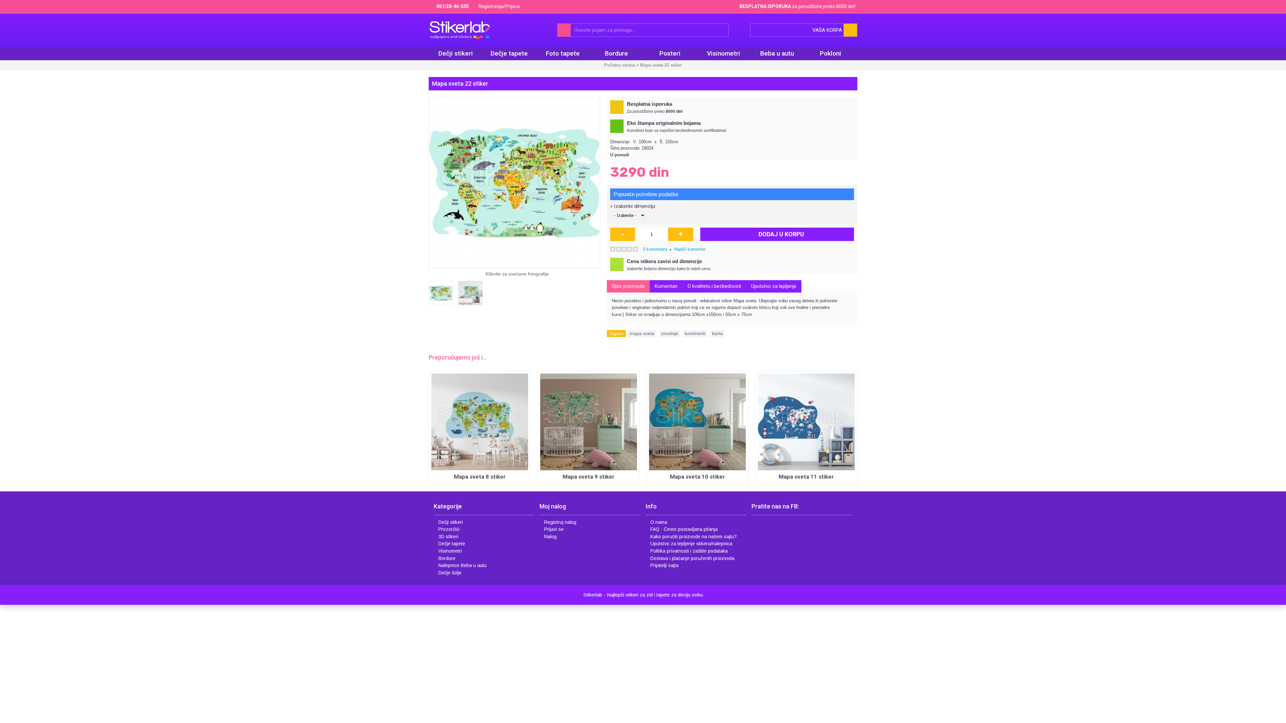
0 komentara (655, 249)
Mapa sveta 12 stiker (666, 476)
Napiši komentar (690, 249)
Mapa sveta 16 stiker (775, 476)
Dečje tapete (451, 543)
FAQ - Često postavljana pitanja (684, 529)
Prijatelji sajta (664, 565)
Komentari (666, 286)
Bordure (446, 558)
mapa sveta (642, 333)
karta (717, 333)
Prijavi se (554, 529)
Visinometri (450, 551)
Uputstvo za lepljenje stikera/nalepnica (691, 543)
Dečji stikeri (450, 522)
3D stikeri (448, 536)
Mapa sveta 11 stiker (557, 476)
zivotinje (669, 333)
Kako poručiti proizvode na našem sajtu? (693, 536)
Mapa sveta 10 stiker (448, 476)
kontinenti (695, 333)
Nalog (550, 536)
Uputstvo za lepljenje (773, 286)
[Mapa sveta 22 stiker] (514, 182)
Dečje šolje (449, 572)
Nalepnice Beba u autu (462, 565)
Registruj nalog (560, 522)
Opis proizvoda (628, 286)
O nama (658, 522)
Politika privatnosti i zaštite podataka (689, 551)
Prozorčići (448, 529)
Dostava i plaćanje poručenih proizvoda (692, 558)
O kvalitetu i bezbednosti (714, 286)
